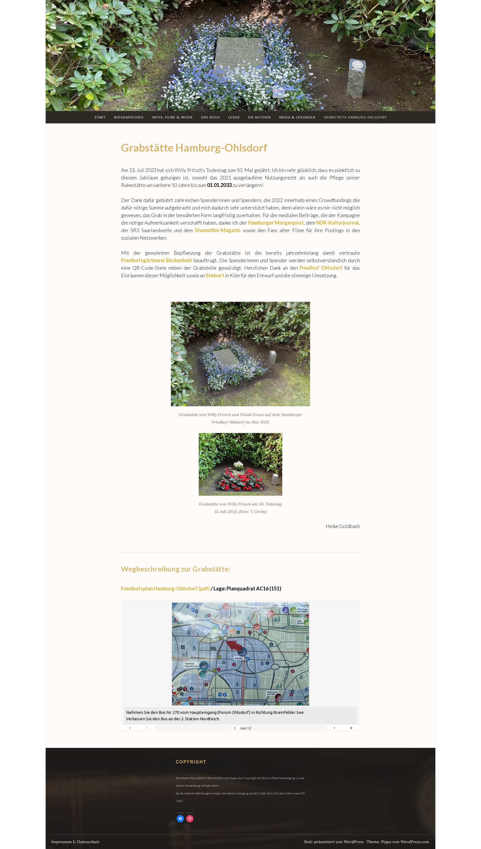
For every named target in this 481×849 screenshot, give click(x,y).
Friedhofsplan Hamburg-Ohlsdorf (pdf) (165, 588)
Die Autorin (259, 117)
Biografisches (129, 117)
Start (100, 117)
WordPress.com (415, 841)
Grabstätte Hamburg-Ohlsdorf (355, 117)
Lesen (234, 117)
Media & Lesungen (297, 117)
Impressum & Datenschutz (75, 841)
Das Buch (210, 117)
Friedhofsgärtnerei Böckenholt (156, 260)
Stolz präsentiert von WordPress (334, 841)
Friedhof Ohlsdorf (321, 268)
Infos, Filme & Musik (172, 117)
